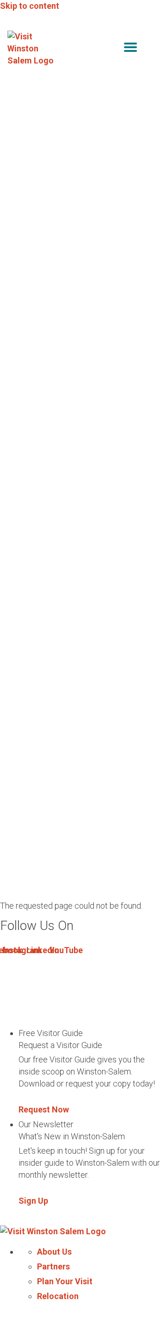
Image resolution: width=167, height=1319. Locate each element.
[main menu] (130, 49)
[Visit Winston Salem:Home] (31, 49)
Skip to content (29, 6)
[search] (111, 49)
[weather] (152, 49)
